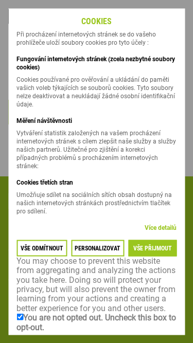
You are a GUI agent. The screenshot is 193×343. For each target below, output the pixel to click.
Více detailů (161, 227)
